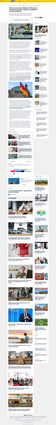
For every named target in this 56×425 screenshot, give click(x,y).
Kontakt (19, 420)
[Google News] (33, 422)
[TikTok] (31, 422)
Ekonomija (14, 5)
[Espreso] (19, 418)
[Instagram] (23, 422)
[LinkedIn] (27, 422)
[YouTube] (29, 422)
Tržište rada (18, 5)
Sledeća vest (28, 161)
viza (9, 166)
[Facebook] (25, 422)
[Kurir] (16, 418)
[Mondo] (12, 418)
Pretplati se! (24, 184)
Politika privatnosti (36, 420)
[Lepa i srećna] (29, 418)
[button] (31, 17)
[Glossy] (26, 418)
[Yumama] (39, 418)
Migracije (12, 166)
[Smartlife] (32, 418)
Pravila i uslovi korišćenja (30, 420)
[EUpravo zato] (4, 1)
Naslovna (10, 5)
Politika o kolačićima (23, 420)
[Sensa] (36, 418)
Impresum (17, 420)
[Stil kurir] (23, 418)
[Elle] (21, 418)
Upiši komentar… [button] (13, 194)
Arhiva (39, 420)
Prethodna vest (13, 161)
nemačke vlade (25, 52)
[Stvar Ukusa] (43, 418)
